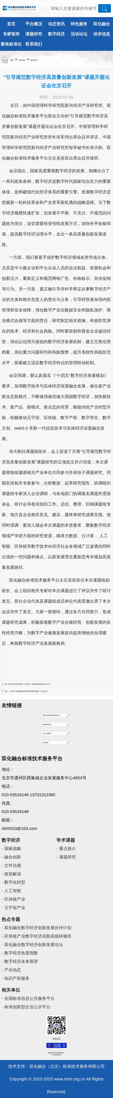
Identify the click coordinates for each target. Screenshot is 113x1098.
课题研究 (33, 34)
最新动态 (34, 60)
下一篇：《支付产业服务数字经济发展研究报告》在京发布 (25, 691)
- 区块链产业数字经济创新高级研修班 (36, 936)
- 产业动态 (11, 969)
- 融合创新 (11, 857)
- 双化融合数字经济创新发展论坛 (32, 944)
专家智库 (11, 34)
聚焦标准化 (11, 44)
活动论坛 (79, 34)
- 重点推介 (66, 848)
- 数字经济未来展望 (20, 961)
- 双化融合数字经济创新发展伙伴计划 (36, 927)
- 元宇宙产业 (13, 907)
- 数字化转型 (13, 882)
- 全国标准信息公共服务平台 (28, 998)
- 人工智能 (11, 890)
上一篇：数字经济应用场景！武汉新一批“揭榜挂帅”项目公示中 (26, 684)
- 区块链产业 (13, 899)
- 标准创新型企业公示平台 (26, 1006)
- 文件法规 (11, 865)
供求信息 (101, 34)
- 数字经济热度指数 (20, 953)
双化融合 (101, 23)
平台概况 (33, 23)
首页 (11, 23)
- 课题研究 (66, 857)
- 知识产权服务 (15, 978)
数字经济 (56, 34)
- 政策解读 (11, 874)
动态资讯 (56, 23)
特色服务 (79, 23)
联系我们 (33, 44)
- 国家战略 (11, 848)
